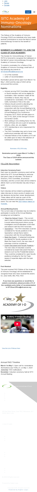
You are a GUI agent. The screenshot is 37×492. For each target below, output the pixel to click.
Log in (28, 12)
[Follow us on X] (7, 397)
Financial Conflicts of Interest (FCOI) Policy (19, 470)
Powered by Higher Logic (18, 489)
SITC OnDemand (11, 456)
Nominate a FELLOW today (18, 148)
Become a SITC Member (13, 436)
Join (5, 1)
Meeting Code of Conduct (14, 468)
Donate (6, 5)
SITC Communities (11, 452)
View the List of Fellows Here (11, 348)
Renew (6, 3)
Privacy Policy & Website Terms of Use (18, 472)
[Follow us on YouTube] (7, 398)
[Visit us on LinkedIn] (7, 393)
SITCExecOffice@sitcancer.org (12, 72)
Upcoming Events (11, 454)
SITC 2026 (9, 438)
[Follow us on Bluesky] (7, 395)
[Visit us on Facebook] (7, 400)
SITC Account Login (12, 440)
